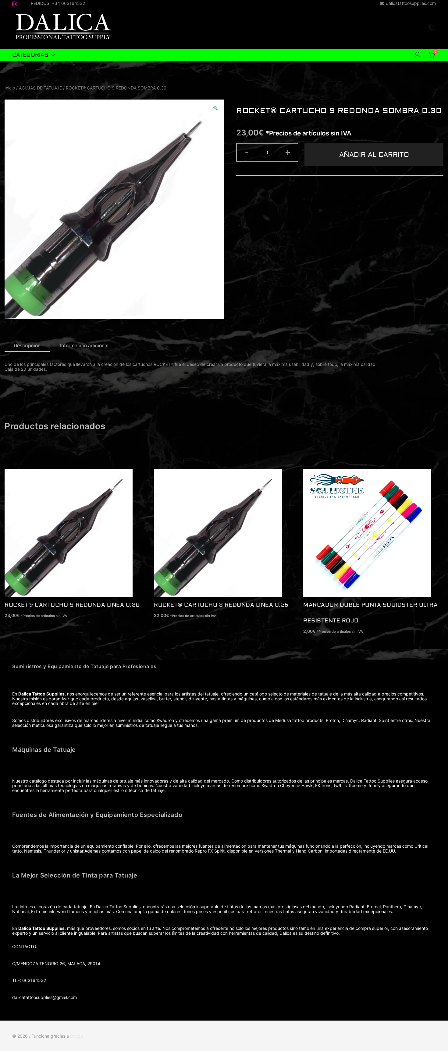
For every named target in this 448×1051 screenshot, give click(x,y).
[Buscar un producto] (432, 28)
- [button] (247, 151)
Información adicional (84, 346)
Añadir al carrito (374, 154)
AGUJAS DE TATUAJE (40, 87)
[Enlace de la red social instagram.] (14, 2)
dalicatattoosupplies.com (411, 3)
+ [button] (288, 151)
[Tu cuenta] (417, 55)
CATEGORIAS (30, 54)
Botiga (76, 1036)
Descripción (27, 346)
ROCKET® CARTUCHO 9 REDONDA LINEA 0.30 (72, 604)
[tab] (27, 346)
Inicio (10, 87)
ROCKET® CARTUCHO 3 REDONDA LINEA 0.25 (221, 604)
